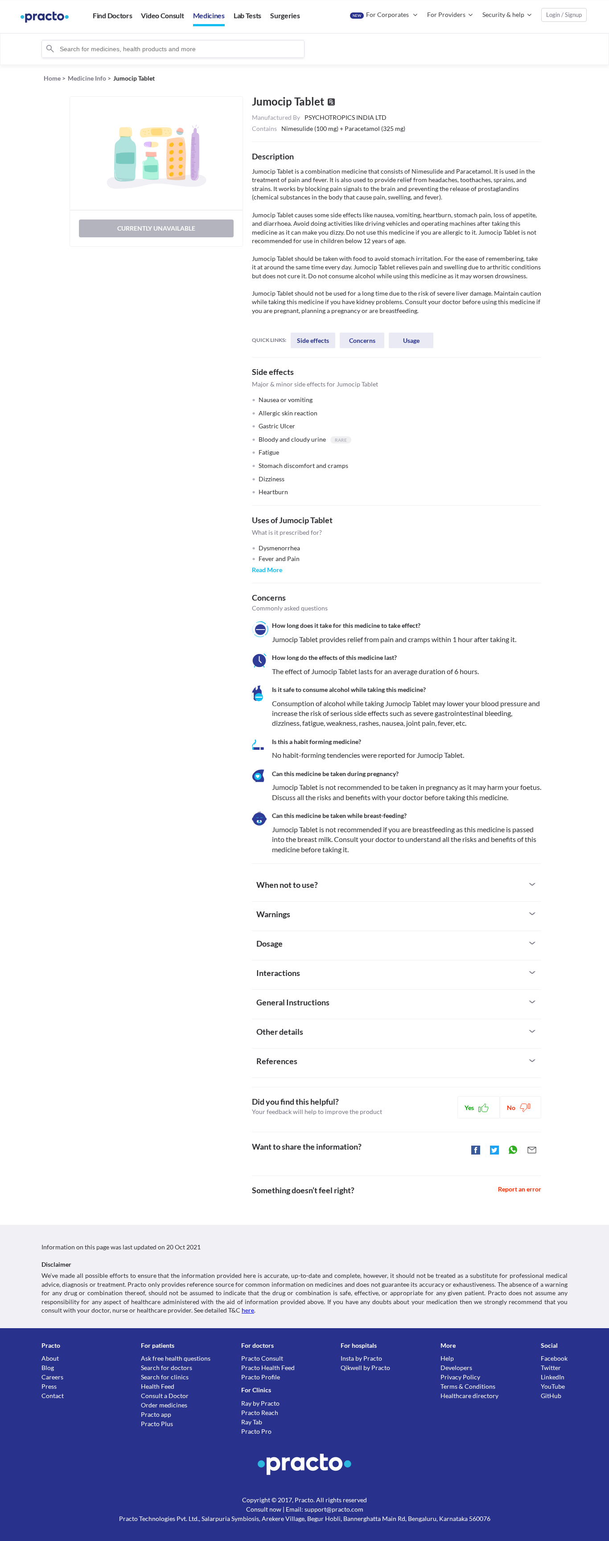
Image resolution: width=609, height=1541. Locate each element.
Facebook (554, 1358)
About (50, 1358)
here (248, 1310)
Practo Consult (262, 1358)
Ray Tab (251, 1422)
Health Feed (157, 1386)
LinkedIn (552, 1377)
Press (49, 1386)
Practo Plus (157, 1423)
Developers (456, 1367)
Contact (52, 1395)
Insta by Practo (361, 1358)
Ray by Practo (260, 1403)
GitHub (551, 1395)
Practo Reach (259, 1412)
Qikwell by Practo (365, 1367)
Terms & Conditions (467, 1386)
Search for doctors (166, 1367)
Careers (52, 1377)
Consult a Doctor (165, 1395)
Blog (47, 1367)
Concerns (362, 340)
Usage (411, 340)
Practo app (156, 1414)
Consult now (263, 1509)
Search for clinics (165, 1377)
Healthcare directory (469, 1395)
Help (447, 1358)
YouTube (553, 1386)
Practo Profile (260, 1377)
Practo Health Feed (268, 1367)
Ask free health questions (175, 1358)
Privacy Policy (460, 1377)
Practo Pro (256, 1431)
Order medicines (164, 1405)
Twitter (551, 1367)
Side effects (313, 340)
